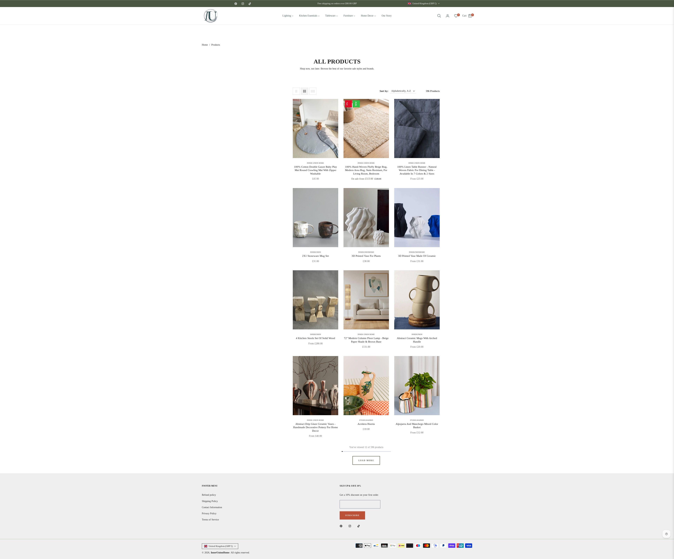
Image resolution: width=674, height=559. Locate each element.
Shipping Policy (210, 501)
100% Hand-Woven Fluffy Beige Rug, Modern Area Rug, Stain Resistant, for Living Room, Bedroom (366, 170)
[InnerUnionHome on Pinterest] (342, 526)
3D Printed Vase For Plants (366, 256)
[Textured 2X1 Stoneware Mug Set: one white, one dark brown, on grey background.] (315, 217)
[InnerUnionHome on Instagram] (350, 526)
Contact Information (212, 507)
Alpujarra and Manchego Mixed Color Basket (417, 426)
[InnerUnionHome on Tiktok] (359, 526)
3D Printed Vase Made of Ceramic (417, 256)
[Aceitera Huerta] (366, 385)
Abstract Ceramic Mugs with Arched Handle (417, 340)
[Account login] (447, 16)
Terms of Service (210, 519)
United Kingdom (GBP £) (424, 3)
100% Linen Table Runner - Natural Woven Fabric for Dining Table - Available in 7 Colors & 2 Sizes (417, 170)
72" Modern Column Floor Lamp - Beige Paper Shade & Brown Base (366, 340)
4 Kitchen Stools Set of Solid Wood (315, 338)
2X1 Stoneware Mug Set (315, 256)
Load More (366, 460)
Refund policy (209, 495)
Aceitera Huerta (366, 424)
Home (205, 44)
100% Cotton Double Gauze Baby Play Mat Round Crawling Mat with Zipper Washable (315, 170)
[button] (439, 16)
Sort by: (384, 91)
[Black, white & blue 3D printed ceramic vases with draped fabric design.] (417, 217)
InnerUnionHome (220, 552)
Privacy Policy (209, 513)
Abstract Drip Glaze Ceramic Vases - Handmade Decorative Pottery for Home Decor (315, 427)
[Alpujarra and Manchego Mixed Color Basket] (417, 385)
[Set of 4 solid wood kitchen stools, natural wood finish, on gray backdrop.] (315, 299)
